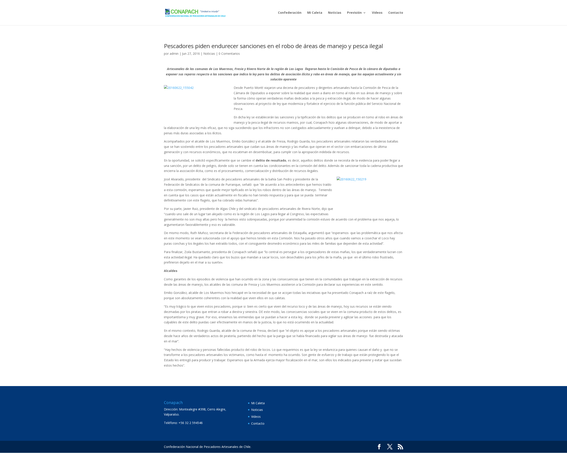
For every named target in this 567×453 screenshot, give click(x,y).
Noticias (334, 13)
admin (174, 53)
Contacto (395, 13)
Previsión (354, 13)
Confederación (289, 13)
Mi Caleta (314, 13)
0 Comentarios (229, 53)
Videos (377, 13)
